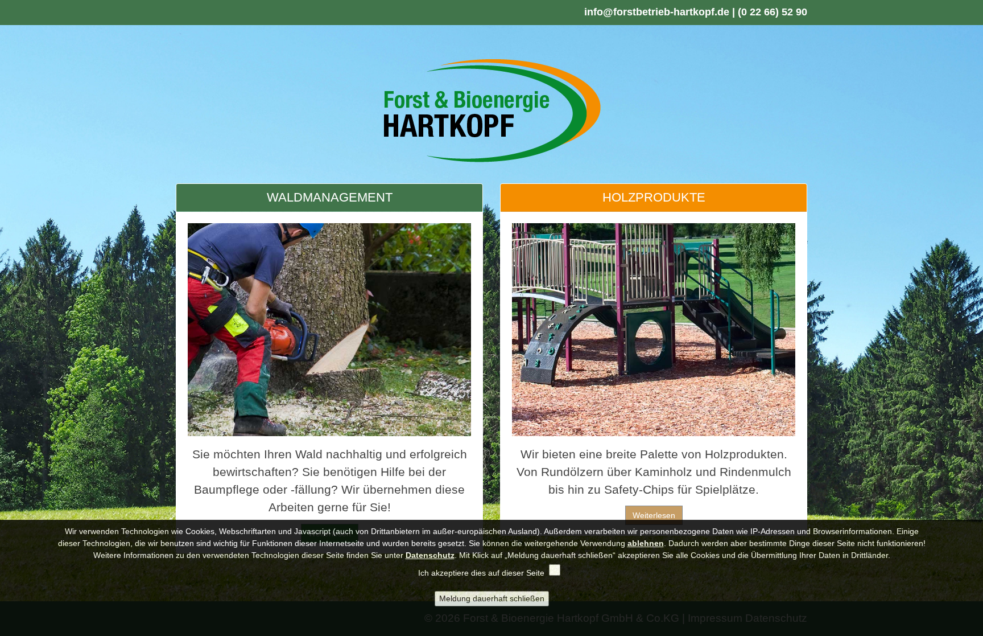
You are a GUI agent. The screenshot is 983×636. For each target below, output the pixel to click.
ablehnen (645, 543)
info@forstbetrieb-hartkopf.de (656, 12)
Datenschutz (430, 555)
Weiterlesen (654, 515)
